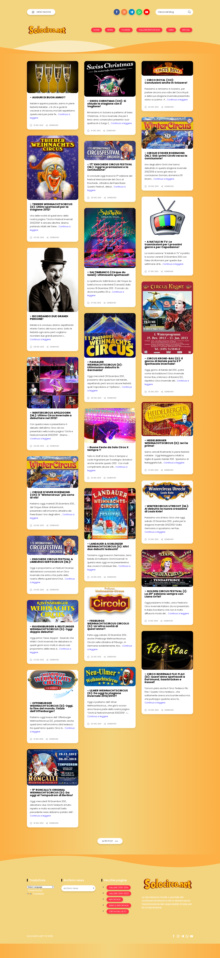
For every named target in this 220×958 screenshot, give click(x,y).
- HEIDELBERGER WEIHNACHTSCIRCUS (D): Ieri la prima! (166, 443)
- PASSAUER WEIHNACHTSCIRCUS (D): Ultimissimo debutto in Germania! (104, 366)
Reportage (115, 899)
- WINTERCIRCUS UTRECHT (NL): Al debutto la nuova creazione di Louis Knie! (167, 508)
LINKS (171, 29)
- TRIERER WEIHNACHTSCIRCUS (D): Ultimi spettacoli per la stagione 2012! (51, 206)
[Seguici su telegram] (132, 12)
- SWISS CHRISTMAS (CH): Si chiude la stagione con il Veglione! (106, 103)
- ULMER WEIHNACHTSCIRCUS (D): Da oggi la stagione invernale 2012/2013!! (107, 693)
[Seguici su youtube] (147, 12)
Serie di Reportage (119, 905)
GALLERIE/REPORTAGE (149, 29)
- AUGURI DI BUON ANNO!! (47, 97)
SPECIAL (186, 29)
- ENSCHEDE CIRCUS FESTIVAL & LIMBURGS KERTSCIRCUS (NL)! (51, 560)
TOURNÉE (125, 29)
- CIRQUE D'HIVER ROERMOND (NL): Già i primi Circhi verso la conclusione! (166, 155)
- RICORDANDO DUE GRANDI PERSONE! (49, 317)
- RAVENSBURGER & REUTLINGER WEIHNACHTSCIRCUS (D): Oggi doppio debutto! (52, 629)
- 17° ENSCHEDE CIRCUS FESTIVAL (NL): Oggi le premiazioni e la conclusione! (109, 167)
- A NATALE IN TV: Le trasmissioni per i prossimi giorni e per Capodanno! (163, 244)
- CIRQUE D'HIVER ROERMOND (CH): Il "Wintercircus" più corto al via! (52, 494)
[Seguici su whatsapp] (139, 12)
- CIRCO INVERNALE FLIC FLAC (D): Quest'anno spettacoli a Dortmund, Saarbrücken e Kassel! (165, 678)
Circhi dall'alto (117, 911)
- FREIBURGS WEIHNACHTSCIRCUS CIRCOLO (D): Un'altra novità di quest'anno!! (108, 625)
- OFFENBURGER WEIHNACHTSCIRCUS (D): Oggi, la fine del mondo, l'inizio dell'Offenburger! (51, 707)
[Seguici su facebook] (117, 12)
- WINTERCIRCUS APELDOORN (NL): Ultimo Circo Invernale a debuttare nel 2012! (51, 415)
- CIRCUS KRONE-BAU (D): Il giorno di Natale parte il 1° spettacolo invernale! (164, 361)
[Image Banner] (167, 883)
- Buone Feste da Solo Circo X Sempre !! (108, 448)
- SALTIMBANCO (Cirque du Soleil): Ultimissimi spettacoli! (108, 273)
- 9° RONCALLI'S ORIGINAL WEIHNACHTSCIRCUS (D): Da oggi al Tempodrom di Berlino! (51, 792)
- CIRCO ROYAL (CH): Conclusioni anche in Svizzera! (166, 81)
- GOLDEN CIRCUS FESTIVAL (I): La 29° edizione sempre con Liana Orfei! (166, 593)
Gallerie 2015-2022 (119, 893)
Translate (38, 893)
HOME (97, 29)
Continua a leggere (121, 123)
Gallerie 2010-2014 (118, 887)
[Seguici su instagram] (124, 12)
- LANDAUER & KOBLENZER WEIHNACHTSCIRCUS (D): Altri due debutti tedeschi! (108, 546)
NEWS (110, 29)
